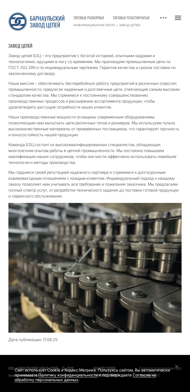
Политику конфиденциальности (68, 374)
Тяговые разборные (88, 17)
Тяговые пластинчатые (131, 17)
